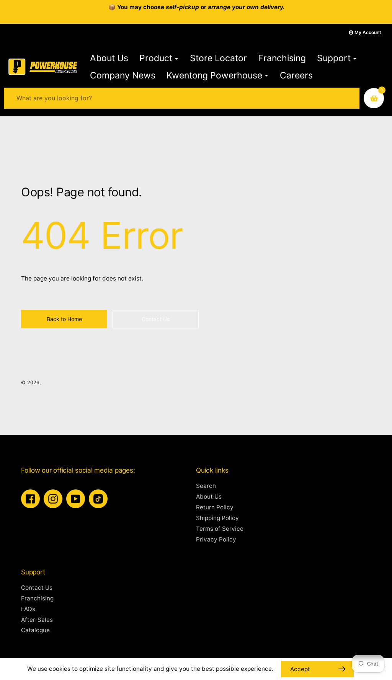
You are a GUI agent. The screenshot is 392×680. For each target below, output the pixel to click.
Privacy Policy (216, 539)
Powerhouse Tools (63, 382)
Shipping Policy (217, 518)
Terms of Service (219, 528)
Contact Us (36, 587)
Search (206, 485)
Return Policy (215, 507)
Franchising (37, 598)
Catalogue (35, 630)
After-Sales (37, 619)
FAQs (28, 609)
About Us (209, 496)
